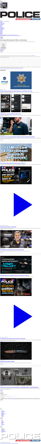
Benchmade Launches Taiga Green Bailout (7, 361)
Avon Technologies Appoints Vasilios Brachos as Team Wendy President (12, 249)
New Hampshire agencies (12, 68)
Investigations (1, 24)
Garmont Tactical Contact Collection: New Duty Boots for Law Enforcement (12, 338)
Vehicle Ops (1, 32)
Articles (6, 0)
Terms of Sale (7, 443)
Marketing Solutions (17, 35)
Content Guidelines (13, 35)
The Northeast (3, 68)
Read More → (1, 341)
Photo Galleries (3, 424)
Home (1, 38)
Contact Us (7, 35)
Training (1, 31)
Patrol (0, 25)
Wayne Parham (3, 225)
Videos (7, 0)
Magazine (3, 421)
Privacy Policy (1, 443)
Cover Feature (2, 0)
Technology (1, 30)
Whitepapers (3, 422)
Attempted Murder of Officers (18, 68)
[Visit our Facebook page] (0, 393)
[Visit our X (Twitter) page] (1, 393)
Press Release (9, 35)
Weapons (1, 34)
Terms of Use (4, 443)
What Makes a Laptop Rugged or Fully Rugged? (8, 226)
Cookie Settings (3, 35)
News (4, 0)
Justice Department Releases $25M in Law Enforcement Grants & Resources (13, 163)
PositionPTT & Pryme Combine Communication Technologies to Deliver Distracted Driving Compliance (17, 136)
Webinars (9, 0)
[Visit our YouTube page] (2, 393)
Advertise (1, 35)
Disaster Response (2, 23)
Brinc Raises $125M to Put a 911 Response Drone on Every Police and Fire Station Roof (14, 275)
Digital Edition (4, 10)
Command (1, 22)
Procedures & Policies (2, 28)
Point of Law (1, 27)
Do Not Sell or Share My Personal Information (13, 443)
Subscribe (1, 10)
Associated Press (33, 55)
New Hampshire (6, 68)
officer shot (9, 68)
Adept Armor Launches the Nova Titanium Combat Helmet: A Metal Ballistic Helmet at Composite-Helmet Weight (19, 387)
